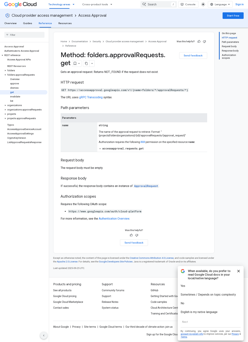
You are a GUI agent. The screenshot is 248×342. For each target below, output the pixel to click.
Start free (233, 15)
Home (64, 41)
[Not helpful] (204, 41)
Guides (27, 23)
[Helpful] (199, 41)
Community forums (113, 290)
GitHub (154, 290)
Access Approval (92, 15)
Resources (65, 23)
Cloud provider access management (42, 15)
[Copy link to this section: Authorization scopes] (99, 197)
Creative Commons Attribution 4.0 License (152, 258)
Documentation (80, 41)
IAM (143, 142)
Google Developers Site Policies (116, 261)
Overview (10, 23)
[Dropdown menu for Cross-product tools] (112, 4)
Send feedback (193, 55)
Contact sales (61, 307)
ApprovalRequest (146, 186)
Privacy (76, 326)
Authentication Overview (114, 218)
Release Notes (110, 301)
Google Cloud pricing (64, 296)
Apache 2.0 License (67, 261)
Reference (45, 23)
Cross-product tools (95, 4)
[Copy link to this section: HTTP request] (87, 83)
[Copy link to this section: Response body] (90, 178)
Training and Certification (165, 313)
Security (97, 41)
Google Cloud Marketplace (68, 301)
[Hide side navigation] (43, 335)
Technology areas (59, 4)
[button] (23, 55)
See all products (62, 290)
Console (190, 4)
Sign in (239, 4)
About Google (61, 326)
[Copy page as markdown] (86, 63)
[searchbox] (24, 35)
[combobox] (159, 4)
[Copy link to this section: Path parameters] (92, 108)
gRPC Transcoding (91, 97)
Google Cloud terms (110, 326)
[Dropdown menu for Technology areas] (74, 4)
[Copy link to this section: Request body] (87, 160)
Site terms (90, 326)
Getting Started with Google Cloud (170, 296)
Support (106, 296)
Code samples (159, 301)
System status (110, 307)
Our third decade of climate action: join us (149, 326)
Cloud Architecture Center (165, 307)
